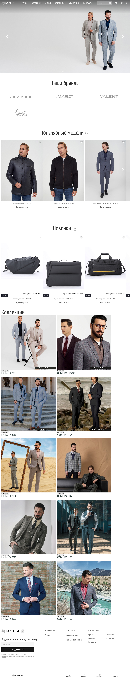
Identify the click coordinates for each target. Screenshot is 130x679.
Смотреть (5, 371)
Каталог (24, 3)
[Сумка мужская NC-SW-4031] (105, 266)
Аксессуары (72, 635)
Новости (91, 638)
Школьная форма (74, 639)
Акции (48, 3)
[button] (7, 36)
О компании (74, 3)
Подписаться (18, 650)
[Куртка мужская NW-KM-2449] (63, 170)
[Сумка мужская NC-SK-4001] (22, 266)
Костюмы (70, 630)
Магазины (110, 638)
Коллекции (37, 3)
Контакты (87, 3)
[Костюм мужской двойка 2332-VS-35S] (105, 170)
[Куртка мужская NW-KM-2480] (22, 170)
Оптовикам (60, 3)
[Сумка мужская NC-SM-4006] (63, 266)
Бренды (91, 635)
